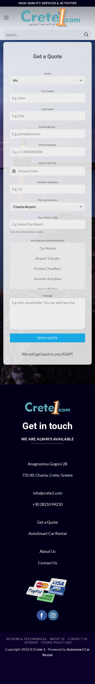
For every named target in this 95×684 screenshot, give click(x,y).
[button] (6, 17)
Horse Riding (47, 289)
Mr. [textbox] (15, 80)
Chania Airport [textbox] (24, 207)
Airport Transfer (47, 258)
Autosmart (75, 649)
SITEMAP (31, 642)
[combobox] (47, 80)
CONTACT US (77, 639)
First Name (47, 91)
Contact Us (47, 563)
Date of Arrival (47, 163)
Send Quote (47, 338)
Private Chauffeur (47, 268)
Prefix (47, 73)
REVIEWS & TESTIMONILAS (26, 639)
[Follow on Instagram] (53, 615)
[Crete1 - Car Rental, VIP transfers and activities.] (50, 18)
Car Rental (48, 248)
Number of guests (47, 182)
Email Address (47, 127)
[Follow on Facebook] (42, 615)
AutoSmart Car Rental (47, 533)
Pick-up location (47, 200)
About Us (48, 551)
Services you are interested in (48, 240)
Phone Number (48, 144)
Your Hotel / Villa (48, 217)
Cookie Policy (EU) (56, 642)
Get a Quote (47, 522)
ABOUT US (57, 639)
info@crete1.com (47, 493)
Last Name (48, 109)
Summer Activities (47, 279)
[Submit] (86, 34)
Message (48, 295)
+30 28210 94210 (47, 504)
